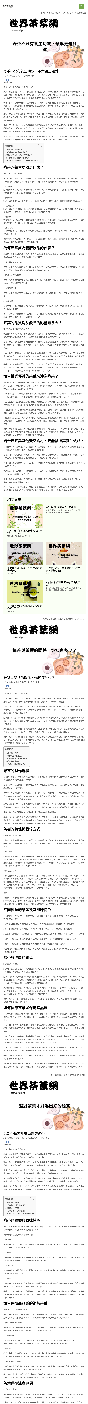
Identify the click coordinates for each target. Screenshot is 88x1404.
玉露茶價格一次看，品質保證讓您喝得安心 (24, 569)
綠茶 (6, 75)
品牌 (53, 588)
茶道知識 (70, 590)
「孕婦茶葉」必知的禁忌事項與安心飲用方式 (24, 607)
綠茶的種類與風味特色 (14, 1202)
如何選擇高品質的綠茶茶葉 (16, 1205)
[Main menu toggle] (81, 6)
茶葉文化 (10, 536)
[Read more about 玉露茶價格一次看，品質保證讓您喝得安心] (25, 553)
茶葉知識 (21, 75)
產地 (73, 510)
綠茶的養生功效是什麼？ (15, 149)
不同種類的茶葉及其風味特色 (16, 759)
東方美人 (68, 510)
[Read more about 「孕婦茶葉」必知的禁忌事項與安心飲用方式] (25, 591)
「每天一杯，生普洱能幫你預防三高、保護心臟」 (63, 569)
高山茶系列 (26, 536)
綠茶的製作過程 (12, 753)
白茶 (6, 682)
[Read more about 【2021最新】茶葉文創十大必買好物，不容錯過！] (25, 515)
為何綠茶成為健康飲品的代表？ (17, 152)
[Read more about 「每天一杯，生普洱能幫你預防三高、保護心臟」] (64, 553)
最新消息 (60, 510)
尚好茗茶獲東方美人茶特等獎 (61, 507)
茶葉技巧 (12, 75)
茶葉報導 (55, 590)
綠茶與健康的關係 (12, 761)
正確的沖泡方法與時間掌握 (16, 1211)
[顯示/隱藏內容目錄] (39, 146)
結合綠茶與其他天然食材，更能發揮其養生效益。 (24, 161)
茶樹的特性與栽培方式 (14, 756)
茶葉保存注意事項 (12, 1208)
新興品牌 (64, 588)
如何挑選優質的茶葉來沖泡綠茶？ (18, 158)
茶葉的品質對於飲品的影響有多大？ (19, 155)
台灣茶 (48, 510)
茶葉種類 (66, 512)
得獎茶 (54, 510)
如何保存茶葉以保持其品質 (16, 764)
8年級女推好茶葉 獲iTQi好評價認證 (63, 583)
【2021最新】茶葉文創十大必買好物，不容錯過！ (24, 531)
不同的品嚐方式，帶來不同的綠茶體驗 (20, 1214)
